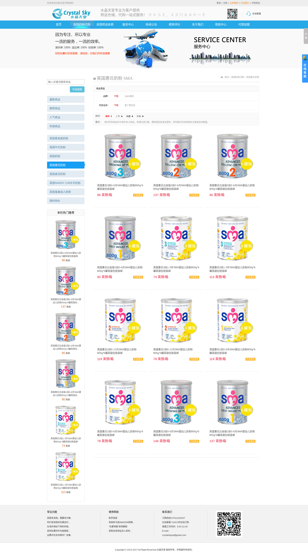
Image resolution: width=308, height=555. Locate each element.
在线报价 (245, 3)
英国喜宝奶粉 (58, 173)
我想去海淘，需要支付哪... (59, 518)
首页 (58, 24)
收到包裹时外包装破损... (58, 531)
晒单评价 (174, 24)
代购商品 (255, 3)
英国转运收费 (105, 24)
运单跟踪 (234, 3)
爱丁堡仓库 (130, 105)
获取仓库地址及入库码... (120, 531)
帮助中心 (221, 24)
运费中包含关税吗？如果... (59, 535)
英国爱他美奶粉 (59, 138)
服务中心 (128, 24)
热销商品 (55, 126)
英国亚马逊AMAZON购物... (121, 522)
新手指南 (113, 518)
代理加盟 (244, 24)
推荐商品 (55, 108)
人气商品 (55, 117)
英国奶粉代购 (81, 24)
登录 (219, 3)
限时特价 (55, 200)
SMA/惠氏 (129, 96)
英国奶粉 (55, 156)
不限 (116, 96)
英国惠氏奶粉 (58, 165)
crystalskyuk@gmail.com (174, 535)
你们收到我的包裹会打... (58, 522)
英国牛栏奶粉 (58, 147)
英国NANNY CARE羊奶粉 (65, 182)
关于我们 (197, 24)
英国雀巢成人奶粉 (60, 191)
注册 (225, 3)
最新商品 (55, 99)
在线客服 (256, 13)
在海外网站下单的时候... (58, 526)
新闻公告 (151, 24)
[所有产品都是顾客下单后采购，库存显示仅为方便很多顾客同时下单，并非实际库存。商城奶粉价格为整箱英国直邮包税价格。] (66, 234)
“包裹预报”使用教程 (118, 526)
